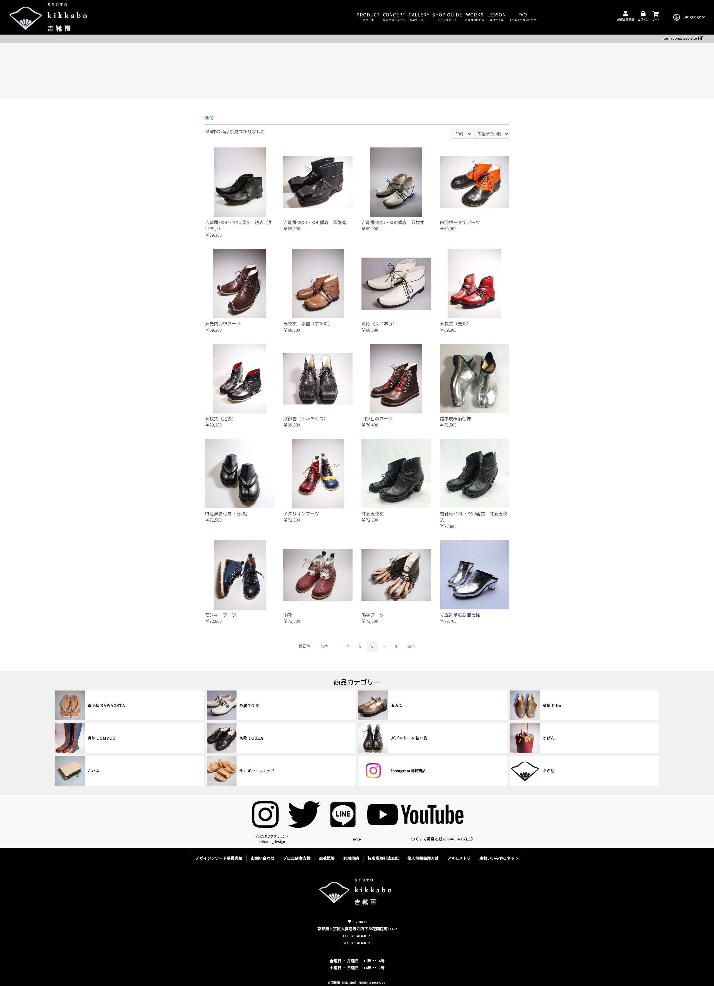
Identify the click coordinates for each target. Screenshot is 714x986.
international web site (679, 38)
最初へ (304, 646)
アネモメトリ (459, 858)
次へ (411, 646)
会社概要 (327, 858)
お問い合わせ (262, 858)
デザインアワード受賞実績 (219, 858)
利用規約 (351, 858)
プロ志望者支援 (296, 858)
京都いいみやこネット (498, 858)
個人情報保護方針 (423, 858)
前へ (324, 646)
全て (209, 118)
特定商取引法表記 (383, 858)
